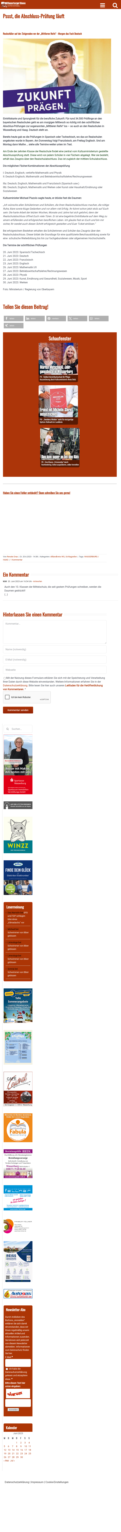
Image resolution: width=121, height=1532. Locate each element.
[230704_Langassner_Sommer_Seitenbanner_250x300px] (18, 990)
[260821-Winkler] (58, 387)
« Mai (6, 1460)
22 (17, 1453)
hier (10, 1353)
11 (30, 1446)
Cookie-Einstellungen (57, 1482)
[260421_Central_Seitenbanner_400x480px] (18, 1073)
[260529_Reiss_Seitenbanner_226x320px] (18, 1242)
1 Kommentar (16, 560)
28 (13, 1457)
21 (13, 1453)
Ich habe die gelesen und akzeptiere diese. (16, 1374)
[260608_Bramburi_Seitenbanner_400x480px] (18, 1031)
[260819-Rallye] (60, 429)
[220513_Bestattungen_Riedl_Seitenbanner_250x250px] (18, 1151)
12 (5, 1450)
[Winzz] (18, 817)
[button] (13, 318)
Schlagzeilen (71, 556)
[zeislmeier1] (18, 1290)
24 (25, 1453)
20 (9, 1453)
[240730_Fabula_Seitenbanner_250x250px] (18, 1115)
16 (21, 1450)
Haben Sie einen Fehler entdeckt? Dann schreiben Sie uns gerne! (36, 493)
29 (17, 1457)
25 (30, 1453)
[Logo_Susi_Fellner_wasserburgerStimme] (18, 1187)
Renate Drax (12, 556)
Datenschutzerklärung (16, 1372)
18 (30, 1450)
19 (5, 1453)
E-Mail (9, 1357)
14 (13, 1450)
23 (21, 1453)
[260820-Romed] (58, 344)
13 (9, 1450)
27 (9, 1457)
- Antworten (37, 581)
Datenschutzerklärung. (15, 685)
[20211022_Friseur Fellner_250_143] (18, 1219)
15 (17, 1450)
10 (25, 1446)
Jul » (12, 1460)
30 (21, 1457)
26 (5, 1457)
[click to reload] (18, 1393)
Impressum (37, 1482)
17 (25, 1450)
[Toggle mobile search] (115, 5)
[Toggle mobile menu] (103, 5)
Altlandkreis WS (57, 556)
